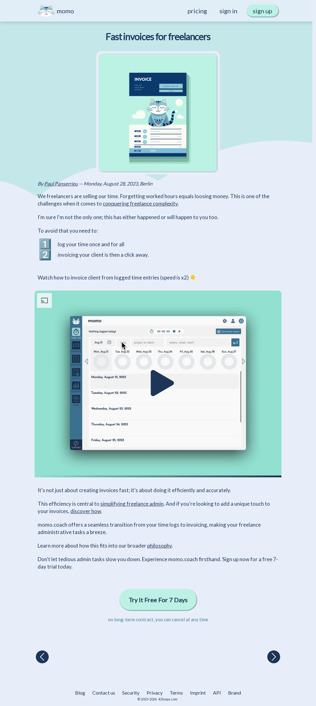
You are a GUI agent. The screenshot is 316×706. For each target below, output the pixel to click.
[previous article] (42, 657)
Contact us (103, 693)
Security (130, 693)
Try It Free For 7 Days (158, 599)
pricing (197, 10)
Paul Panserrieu (61, 183)
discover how (85, 511)
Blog (80, 693)
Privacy (155, 693)
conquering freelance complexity (140, 203)
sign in (228, 10)
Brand (234, 693)
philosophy (159, 545)
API (217, 693)
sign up (262, 10)
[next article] (273, 657)
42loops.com (167, 699)
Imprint (198, 693)
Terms (176, 693)
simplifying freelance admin (132, 503)
